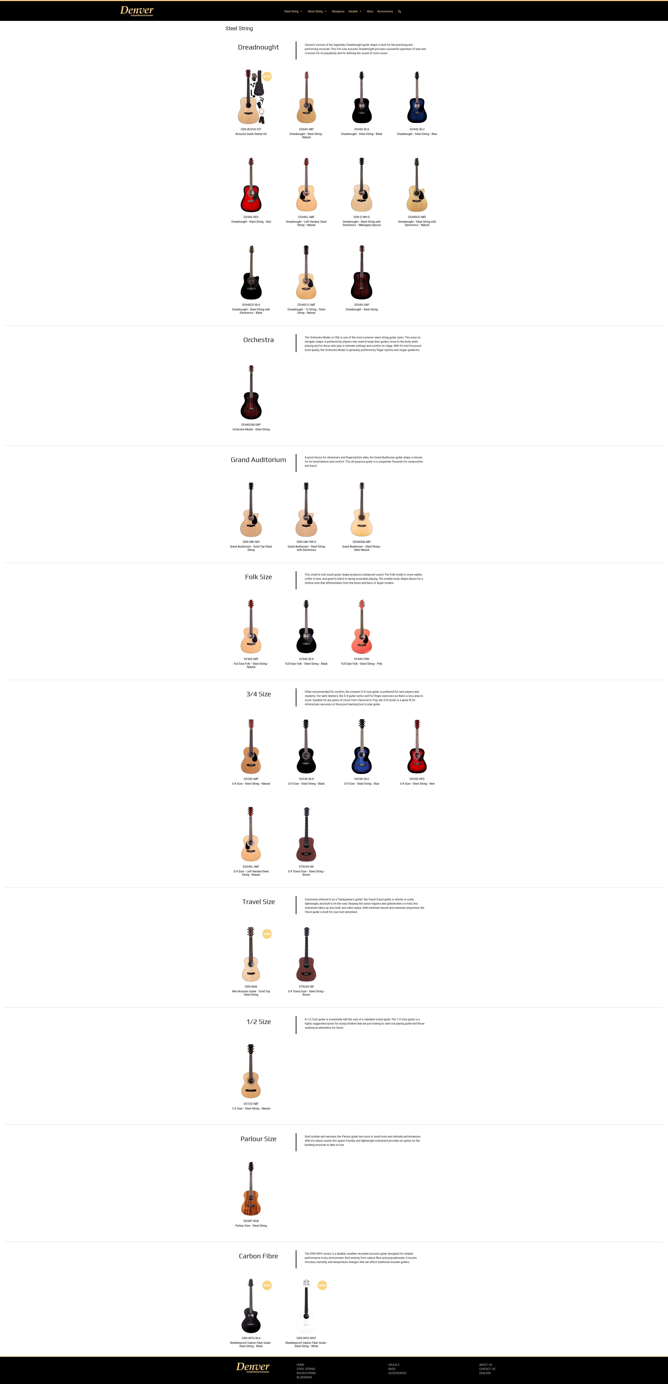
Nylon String (315, 11)
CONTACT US (487, 1369)
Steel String (291, 11)
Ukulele (353, 11)
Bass (370, 11)
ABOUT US (485, 1364)
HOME (300, 1364)
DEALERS (485, 1373)
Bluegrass (338, 11)
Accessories (385, 11)
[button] (301, 11)
